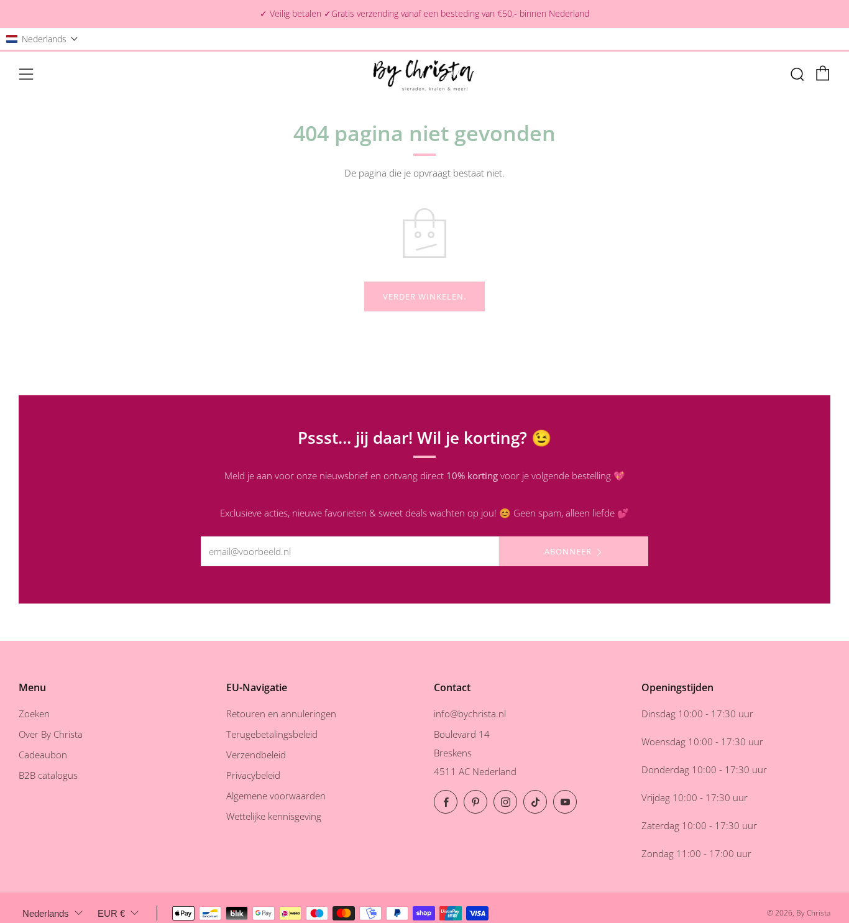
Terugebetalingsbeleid (272, 734)
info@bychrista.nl (470, 713)
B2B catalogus (48, 775)
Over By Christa (51, 734)
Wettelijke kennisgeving (273, 816)
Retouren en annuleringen (281, 713)
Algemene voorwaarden (276, 795)
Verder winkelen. (424, 296)
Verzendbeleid (256, 754)
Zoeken (34, 713)
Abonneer (568, 551)
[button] (42, 39)
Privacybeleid (253, 775)
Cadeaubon (43, 754)
